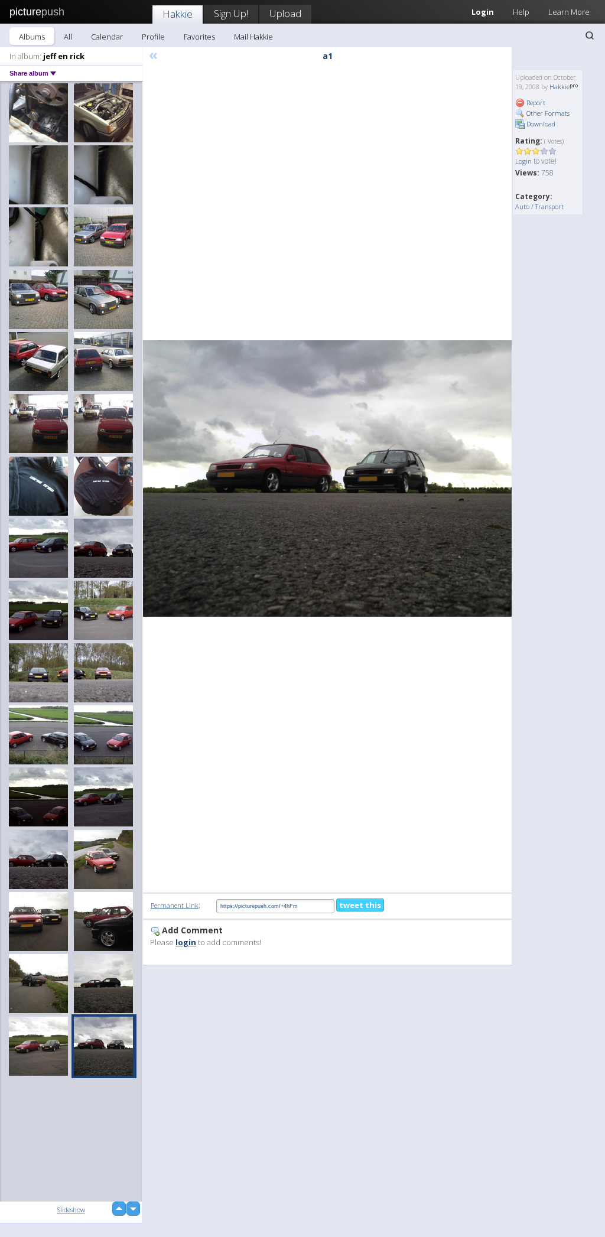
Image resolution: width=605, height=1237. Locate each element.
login (185, 942)
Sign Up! (231, 13)
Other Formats (547, 113)
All (68, 36)
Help (521, 11)
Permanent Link (175, 905)
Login (523, 161)
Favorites (199, 36)
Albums (32, 36)
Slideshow (71, 1209)
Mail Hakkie (253, 36)
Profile (153, 36)
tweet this (360, 905)
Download (540, 123)
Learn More (569, 11)
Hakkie (177, 14)
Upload (285, 13)
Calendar (107, 36)
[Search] (589, 35)
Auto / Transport (539, 206)
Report (535, 102)
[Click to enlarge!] (327, 478)
